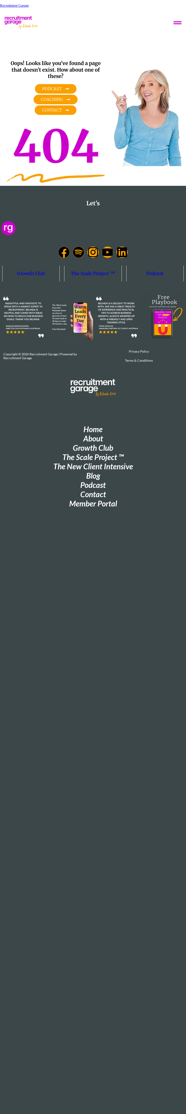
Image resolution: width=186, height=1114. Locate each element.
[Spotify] (78, 252)
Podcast (155, 273)
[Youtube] (107, 252)
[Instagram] (93, 252)
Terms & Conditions (139, 360)
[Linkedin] (122, 252)
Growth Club (31, 273)
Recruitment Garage (14, 5)
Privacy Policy (139, 351)
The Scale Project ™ (93, 273)
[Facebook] (64, 252)
